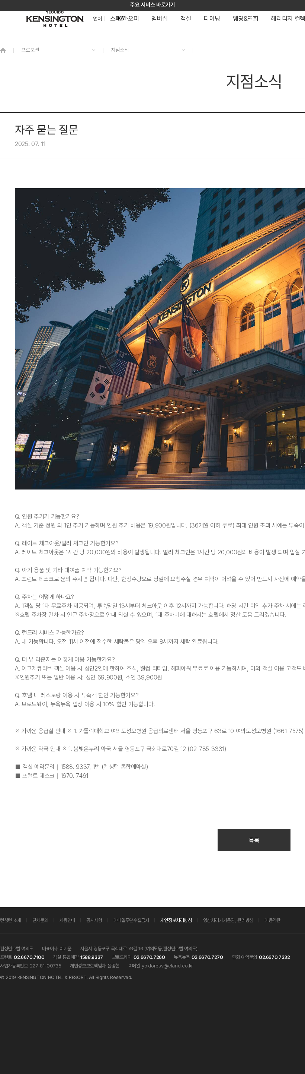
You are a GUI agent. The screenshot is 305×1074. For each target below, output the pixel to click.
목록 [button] (254, 840)
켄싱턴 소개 (10, 920)
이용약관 (272, 920)
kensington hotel (56, 19)
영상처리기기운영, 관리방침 (228, 920)
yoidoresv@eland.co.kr (167, 966)
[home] (3, 50)
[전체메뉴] (292, 39)
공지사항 (94, 920)
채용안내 (68, 920)
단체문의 (40, 920)
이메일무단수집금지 (131, 920)
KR (121, 18)
